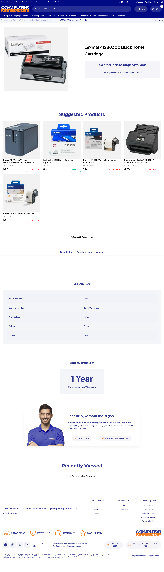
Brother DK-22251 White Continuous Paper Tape (99, 161)
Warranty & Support (148, 517)
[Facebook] (6, 545)
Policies (97, 509)
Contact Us (148, 505)
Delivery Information (148, 513)
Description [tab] (66, 252)
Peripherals (5, 20)
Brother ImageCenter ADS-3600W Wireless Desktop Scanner (139, 161)
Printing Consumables (41, 20)
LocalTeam (61, 557)
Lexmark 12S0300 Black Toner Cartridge (71, 20)
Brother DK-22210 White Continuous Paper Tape (59, 161)
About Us (97, 505)
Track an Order (123, 509)
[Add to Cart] (21, 140)
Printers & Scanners (21, 20)
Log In (123, 505)
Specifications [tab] (84, 252)
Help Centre (148, 509)
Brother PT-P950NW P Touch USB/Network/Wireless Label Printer (19, 161)
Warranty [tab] (101, 252)
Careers (97, 513)
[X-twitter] (20, 545)
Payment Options (148, 521)
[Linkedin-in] (27, 545)
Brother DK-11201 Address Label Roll (18, 213)
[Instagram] (13, 545)
